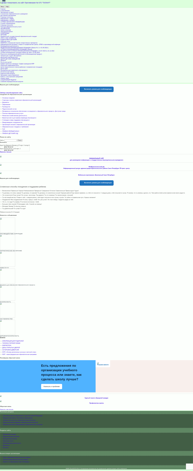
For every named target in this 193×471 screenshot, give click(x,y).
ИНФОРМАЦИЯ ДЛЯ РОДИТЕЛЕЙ (13, 341)
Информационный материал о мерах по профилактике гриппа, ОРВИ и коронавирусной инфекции (30, 44)
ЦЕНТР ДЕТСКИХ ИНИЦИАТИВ (10, 59)
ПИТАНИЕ (4, 35)
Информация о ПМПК (7, 18)
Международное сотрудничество (12, 122)
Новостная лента (8, 441)
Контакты (6, 447)
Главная (3, 9)
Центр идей (4, 68)
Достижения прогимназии (8, 15)
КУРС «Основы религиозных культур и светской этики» (19, 352)
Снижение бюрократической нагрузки (12, 81)
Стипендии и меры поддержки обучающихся (15, 120)
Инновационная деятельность (10, 46)
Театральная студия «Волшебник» (11, 55)
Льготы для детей (6, 62)
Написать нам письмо (6, 409)
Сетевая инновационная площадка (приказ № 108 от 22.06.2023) (20, 52)
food (3, 129)
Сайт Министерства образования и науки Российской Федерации (22, 415)
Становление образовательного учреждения (14, 14)
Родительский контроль (8, 73)
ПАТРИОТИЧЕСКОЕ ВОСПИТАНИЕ (11, 251)
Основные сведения (8, 98)
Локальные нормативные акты (10, 65)
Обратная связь (5, 41)
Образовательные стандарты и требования (15, 127)
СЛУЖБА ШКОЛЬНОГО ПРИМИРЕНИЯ (13, 22)
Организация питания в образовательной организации (18, 124)
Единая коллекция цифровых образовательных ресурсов (20, 422)
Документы (5, 102)
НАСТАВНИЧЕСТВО (6, 319)
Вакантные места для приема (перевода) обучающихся (19, 118)
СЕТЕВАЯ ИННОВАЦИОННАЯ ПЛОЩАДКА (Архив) (16, 49)
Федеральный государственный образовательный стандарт (19, 36)
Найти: (2, 140)
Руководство (6, 107)
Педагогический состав (9, 109)
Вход (3, 1)
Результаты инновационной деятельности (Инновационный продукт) (21, 54)
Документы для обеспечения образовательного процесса (17, 285)
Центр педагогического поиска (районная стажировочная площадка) (21, 67)
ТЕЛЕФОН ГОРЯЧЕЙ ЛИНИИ (11, 343)
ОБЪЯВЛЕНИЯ (5, 28)
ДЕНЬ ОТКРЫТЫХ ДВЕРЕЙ (11, 347)
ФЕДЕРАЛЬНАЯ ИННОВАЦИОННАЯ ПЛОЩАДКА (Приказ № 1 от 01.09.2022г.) (24, 47)
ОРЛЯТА (3, 60)
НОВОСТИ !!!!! (4, 268)
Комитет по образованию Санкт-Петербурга (16, 462)
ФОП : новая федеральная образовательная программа (19, 354)
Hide (7, 6)
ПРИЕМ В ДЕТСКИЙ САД (10, 133)
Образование (6, 104)
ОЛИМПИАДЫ (5, 33)
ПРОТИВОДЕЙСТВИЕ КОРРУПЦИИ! (11, 234)
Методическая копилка (10, 438)
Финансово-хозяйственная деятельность (14, 115)
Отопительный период (7, 72)
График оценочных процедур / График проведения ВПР (17, 64)
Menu (2, 6)
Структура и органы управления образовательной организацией (21, 100)
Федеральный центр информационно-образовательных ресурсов (22, 424)
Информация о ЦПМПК (8, 20)
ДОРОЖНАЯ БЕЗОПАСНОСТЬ (9, 336)
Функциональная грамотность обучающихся (14, 70)
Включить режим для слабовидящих (98, 89)
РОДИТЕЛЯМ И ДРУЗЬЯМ (9, 39)
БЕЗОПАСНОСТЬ (5, 302)
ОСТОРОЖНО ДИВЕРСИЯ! (10, 350)
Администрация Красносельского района (15, 459)
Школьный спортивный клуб (9, 57)
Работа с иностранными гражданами (12, 76)
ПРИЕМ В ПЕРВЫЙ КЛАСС (10, 131)
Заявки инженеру (6, 30)
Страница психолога (7, 17)
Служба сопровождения (8, 23)
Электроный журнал (7, 31)
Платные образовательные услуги (11, 26)
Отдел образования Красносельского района (16, 457)
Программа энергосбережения (10, 75)
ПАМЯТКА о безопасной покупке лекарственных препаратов (19, 43)
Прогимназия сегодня (7, 12)
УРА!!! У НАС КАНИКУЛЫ (8, 38)
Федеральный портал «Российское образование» (18, 418)
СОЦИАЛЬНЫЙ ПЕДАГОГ (8, 80)
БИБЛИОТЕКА (6, 345)
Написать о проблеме (52, 386)
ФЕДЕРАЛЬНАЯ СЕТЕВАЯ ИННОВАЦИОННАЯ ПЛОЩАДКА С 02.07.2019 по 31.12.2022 (27, 51)
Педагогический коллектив (11, 436)
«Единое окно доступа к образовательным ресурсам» (19, 420)
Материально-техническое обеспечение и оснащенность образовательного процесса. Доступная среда (33, 111)
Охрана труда (5, 78)
